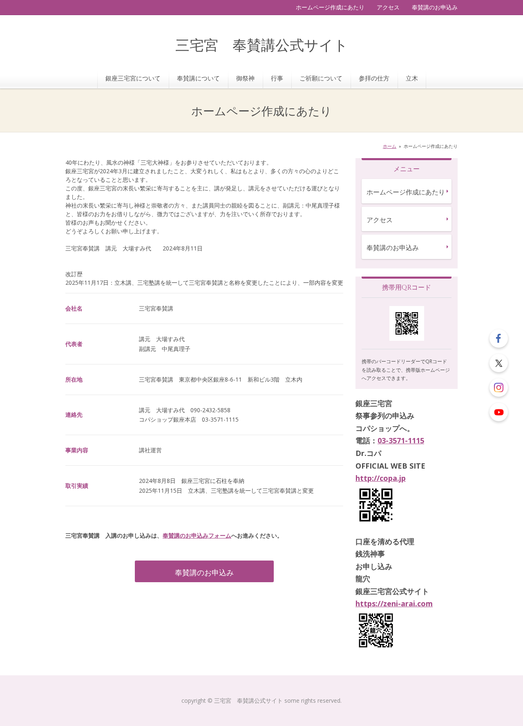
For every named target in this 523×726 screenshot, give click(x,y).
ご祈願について (320, 78)
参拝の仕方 (374, 78)
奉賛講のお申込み (435, 7)
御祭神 (245, 78)
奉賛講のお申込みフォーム (197, 535)
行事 (277, 78)
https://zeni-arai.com (394, 603)
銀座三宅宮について (133, 78)
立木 (412, 78)
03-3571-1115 (401, 440)
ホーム (389, 146)
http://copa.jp (380, 478)
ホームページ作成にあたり (330, 7)
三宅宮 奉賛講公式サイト (261, 46)
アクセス (388, 7)
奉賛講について (198, 78)
